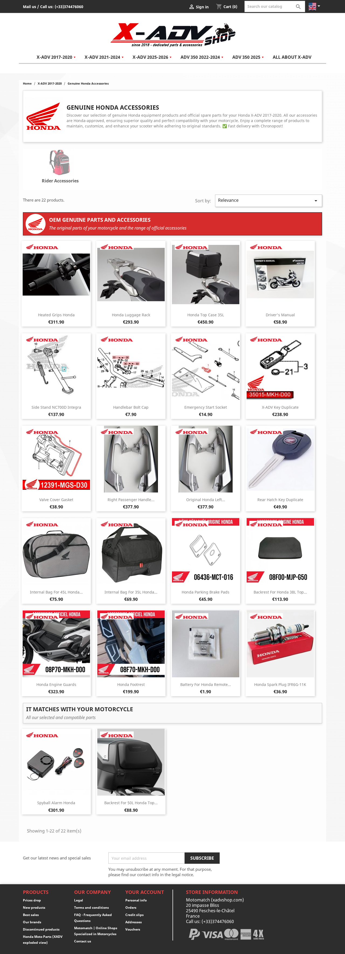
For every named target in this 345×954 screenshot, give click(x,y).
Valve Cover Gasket (56, 499)
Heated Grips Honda (56, 314)
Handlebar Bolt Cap (131, 407)
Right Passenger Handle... (131, 499)
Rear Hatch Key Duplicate (280, 499)
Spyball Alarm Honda (56, 802)
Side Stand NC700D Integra (56, 407)
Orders (130, 907)
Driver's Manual (280, 314)
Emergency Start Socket (205, 407)
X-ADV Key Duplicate (280, 407)
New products (34, 907)
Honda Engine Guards (56, 684)
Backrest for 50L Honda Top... (131, 802)
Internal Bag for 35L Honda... (131, 592)
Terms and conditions (91, 907)
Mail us (29, 6)
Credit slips (134, 915)
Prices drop (32, 900)
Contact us (82, 941)
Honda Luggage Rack (131, 314)
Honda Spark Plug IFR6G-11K (280, 684)
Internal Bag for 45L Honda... (56, 592)
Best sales (31, 915)
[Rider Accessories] (60, 163)
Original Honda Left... (205, 499)
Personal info (136, 900)
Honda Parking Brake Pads (205, 592)
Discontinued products (41, 929)
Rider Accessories (60, 181)
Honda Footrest (131, 684)
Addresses (133, 922)
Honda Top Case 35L (205, 314)
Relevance (268, 200)
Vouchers (132, 929)
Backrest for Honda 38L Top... (280, 592)
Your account (144, 892)
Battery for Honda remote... (205, 684)
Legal (78, 900)
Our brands (32, 922)
